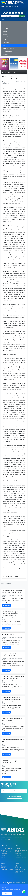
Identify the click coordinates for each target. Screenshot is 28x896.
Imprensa (3, 867)
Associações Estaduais (21, 850)
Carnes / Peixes (7, 37)
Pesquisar (22, 16)
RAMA (16, 866)
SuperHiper (4, 853)
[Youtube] (4, 13)
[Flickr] (7, 13)
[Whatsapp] (21, 13)
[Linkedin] (16, 13)
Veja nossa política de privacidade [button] (11, 889)
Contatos (3, 866)
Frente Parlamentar (20, 869)
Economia (5, 28)
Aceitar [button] (7, 893)
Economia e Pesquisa (6, 848)
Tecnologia (5, 34)
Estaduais (5, 54)
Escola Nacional (19, 871)
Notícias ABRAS (7, 42)
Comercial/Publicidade (7, 869)
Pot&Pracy (12, 882)
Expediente (18, 855)
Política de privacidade (21, 857)
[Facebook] (13, 13)
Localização (18, 853)
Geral (4, 45)
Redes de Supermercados (10, 48)
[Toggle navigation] (3, 19)
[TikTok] (10, 13)
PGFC (16, 873)
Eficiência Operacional (7, 852)
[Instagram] (18, 13)
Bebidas (5, 40)
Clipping (7, 72)
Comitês (17, 852)
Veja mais (7, 605)
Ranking (3, 850)
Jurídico (5, 31)
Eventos (3, 855)
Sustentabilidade (7, 51)
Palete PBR (18, 867)
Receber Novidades (15, 796)
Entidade (17, 848)
